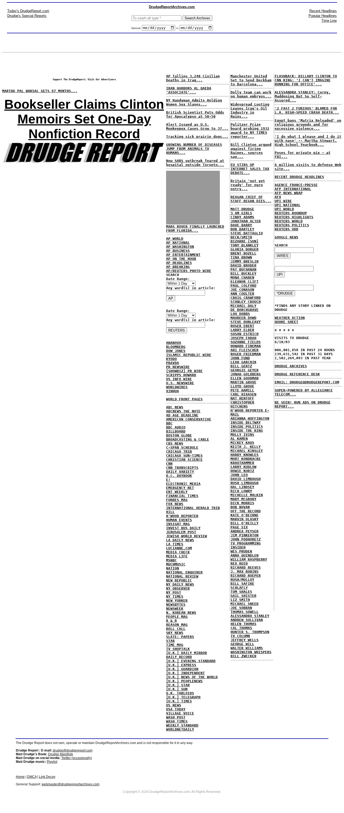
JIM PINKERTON (245, 535)
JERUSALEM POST (181, 532)
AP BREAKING (178, 267)
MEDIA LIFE (177, 556)
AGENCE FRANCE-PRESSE (296, 185)
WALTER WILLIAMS (247, 648)
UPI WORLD (284, 209)
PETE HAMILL (242, 390)
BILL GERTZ (241, 366)
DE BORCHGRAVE (245, 310)
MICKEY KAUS (242, 443)
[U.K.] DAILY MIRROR (186, 653)
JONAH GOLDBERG (246, 374)
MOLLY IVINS (242, 435)
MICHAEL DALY (243, 306)
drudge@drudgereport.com (72, 750)
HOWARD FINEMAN (246, 346)
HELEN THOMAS (243, 624)
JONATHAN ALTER (246, 221)
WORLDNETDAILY (180, 729)
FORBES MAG (177, 500)
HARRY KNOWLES (245, 455)
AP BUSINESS (178, 251)
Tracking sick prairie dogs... (197, 137)
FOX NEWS (174, 504)
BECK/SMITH (241, 237)
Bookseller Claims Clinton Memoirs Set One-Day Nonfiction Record (84, 119)
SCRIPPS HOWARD (181, 375)
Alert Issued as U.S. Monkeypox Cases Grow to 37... (197, 126)
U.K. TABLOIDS (180, 693)
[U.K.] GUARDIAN (182, 669)
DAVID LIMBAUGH (246, 479)
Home (20, 777)
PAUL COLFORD (243, 286)
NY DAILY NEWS (180, 584)
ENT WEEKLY (177, 492)
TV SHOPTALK (178, 649)
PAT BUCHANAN (243, 269)
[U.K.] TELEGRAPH (183, 697)
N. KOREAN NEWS (181, 613)
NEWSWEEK (174, 609)
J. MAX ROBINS (245, 571)
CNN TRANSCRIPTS (182, 468)
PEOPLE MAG (177, 617)
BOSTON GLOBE (179, 435)
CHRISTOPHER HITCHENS (242, 404)
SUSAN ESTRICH (245, 334)
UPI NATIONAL (287, 205)
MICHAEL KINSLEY (247, 451)
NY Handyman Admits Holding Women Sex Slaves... (194, 102)
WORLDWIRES (177, 387)
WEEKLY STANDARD (182, 725)
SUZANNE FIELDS (246, 342)
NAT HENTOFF (242, 398)
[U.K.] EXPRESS (181, 665)
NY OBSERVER (178, 588)
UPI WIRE (283, 201)
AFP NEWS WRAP (289, 193)
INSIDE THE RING (247, 431)
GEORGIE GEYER (245, 370)
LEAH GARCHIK (243, 362)
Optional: (136, 28)
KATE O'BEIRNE (245, 515)
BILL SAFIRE (242, 584)
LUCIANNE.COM (179, 548)
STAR (170, 641)
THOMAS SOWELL (245, 612)
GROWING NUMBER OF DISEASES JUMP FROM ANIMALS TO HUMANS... (194, 149)
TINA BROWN (241, 257)
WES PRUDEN (241, 551)
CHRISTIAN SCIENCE (184, 460)
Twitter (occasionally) (76, 758)
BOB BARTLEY (242, 229)
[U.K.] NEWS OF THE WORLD (192, 677)
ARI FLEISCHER (245, 350)
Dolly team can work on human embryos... (251, 94)
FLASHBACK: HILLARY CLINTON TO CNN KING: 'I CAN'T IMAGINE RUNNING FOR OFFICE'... (306, 80)
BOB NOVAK (240, 507)
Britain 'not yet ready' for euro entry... (248, 185)
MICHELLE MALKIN (247, 495)
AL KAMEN (239, 439)
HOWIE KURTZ (242, 471)
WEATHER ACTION (290, 318)
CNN (169, 464)
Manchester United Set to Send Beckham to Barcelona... (251, 80)
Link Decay (47, 777)
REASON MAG (177, 625)
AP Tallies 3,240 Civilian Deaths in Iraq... (193, 78)
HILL (170, 512)
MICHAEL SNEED (245, 604)
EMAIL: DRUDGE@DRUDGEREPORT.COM (307, 382)
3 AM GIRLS (241, 213)
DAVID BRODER (243, 265)
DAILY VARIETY (180, 472)
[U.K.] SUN (177, 689)
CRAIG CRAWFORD (246, 298)
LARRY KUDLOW (243, 467)
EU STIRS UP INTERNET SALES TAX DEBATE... (250, 169)
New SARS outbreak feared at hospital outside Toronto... (195, 163)
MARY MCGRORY (243, 499)
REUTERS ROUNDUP (291, 213)
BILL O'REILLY (245, 523)
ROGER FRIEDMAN (246, 354)
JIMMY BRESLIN (245, 261)
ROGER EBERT (242, 326)
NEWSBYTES (175, 605)
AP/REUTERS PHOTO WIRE (188, 271)
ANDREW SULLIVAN (247, 620)
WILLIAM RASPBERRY (249, 559)
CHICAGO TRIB (179, 451)
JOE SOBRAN (241, 608)
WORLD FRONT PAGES (184, 399)
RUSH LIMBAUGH (245, 483)
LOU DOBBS (240, 314)
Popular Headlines (323, 16)
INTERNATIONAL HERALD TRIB (193, 508)
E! (168, 480)
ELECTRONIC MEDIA (183, 484)
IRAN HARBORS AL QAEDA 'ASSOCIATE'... (188, 90)
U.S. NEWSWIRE (180, 383)
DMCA (32, 777)
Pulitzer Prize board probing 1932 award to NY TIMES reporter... (250, 130)
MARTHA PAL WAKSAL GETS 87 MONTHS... (39, 91)
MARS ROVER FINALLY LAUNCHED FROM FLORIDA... (195, 228)
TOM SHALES (241, 592)
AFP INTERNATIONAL (293, 189)
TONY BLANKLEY (245, 245)
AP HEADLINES (179, 263)
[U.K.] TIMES (179, 701)
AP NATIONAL (178, 243)
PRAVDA (172, 363)
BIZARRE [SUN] (245, 241)
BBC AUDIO (175, 427)
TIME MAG (174, 645)
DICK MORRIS (242, 503)
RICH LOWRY (241, 491)
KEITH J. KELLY (246, 447)
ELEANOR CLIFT (245, 282)
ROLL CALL (175, 629)
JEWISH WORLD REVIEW (186, 536)
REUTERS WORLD (289, 221)
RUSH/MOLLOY (242, 580)
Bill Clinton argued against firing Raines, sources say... (251, 151)
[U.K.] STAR (178, 685)
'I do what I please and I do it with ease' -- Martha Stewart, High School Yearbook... (308, 141)
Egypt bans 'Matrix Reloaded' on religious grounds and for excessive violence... (308, 124)
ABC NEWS (174, 407)
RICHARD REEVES (246, 567)
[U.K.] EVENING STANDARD (191, 661)
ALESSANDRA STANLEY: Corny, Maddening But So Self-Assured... (303, 96)
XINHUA (172, 391)
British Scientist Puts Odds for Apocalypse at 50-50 (195, 114)
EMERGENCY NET (180, 488)
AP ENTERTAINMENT (183, 255)
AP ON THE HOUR (181, 259)
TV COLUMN (240, 636)
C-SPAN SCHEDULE (182, 447)
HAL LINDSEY (242, 487)
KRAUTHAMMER (242, 463)
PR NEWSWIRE (178, 367)
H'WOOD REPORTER (182, 516)
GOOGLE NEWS (286, 237)
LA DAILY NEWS (180, 540)
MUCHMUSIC (175, 564)
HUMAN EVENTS (179, 520)
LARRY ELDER (242, 330)
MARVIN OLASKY (245, 519)
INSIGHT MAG (178, 524)
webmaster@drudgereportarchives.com (70, 784)
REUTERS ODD (286, 229)
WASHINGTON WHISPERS (251, 652)
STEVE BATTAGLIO (247, 233)
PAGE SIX (239, 527)
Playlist (52, 762)
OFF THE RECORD (246, 511)
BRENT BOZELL (243, 253)
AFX (278, 197)
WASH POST (175, 717)
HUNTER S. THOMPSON (250, 632)
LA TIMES (174, 544)
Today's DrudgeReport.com (28, 11)
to (177, 28)
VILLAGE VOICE (180, 713)
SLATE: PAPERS (180, 637)
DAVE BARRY (241, 225)
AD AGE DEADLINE (182, 415)
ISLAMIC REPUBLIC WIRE (188, 355)
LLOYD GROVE (242, 386)
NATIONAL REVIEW (182, 576)
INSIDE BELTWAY (246, 422)
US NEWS (173, 705)
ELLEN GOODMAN (245, 378)
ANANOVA (173, 343)
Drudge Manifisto (60, 754)
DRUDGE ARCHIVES (291, 366)
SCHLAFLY (239, 588)
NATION (172, 568)
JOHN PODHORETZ (246, 539)
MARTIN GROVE (243, 382)
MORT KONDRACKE (246, 459)
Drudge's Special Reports (26, 16)
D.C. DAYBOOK (179, 476)
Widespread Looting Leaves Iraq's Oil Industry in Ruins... (250, 110)
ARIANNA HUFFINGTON (250, 418)
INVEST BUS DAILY (183, 528)
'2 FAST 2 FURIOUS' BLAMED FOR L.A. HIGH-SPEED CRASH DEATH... (307, 110)
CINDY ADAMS (242, 217)
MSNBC (171, 560)
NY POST (173, 592)
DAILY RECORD (179, 657)
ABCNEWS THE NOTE (183, 411)
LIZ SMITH (240, 600)
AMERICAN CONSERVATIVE (188, 419)
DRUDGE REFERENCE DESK (297, 374)
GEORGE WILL (242, 644)
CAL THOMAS (241, 628)
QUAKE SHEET (286, 322)
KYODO (171, 359)
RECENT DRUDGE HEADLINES (299, 177)
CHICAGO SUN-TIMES (184, 455)
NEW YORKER (177, 600)
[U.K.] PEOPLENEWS (184, 681)
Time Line (329, 21)
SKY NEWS (174, 633)
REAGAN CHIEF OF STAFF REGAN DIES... (251, 199)
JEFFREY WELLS (245, 640)
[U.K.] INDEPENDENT (185, 673)
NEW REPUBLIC (179, 580)
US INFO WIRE (179, 379)
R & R (171, 621)
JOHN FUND (240, 358)
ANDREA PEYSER (245, 531)
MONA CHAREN (242, 277)
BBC (169, 423)
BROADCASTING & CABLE (187, 439)
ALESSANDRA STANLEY (250, 616)
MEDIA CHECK (178, 552)
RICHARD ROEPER (246, 576)
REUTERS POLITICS (292, 225)
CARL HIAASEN (243, 394)
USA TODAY (175, 709)
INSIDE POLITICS (247, 426)
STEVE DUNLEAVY (246, 322)
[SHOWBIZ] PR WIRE (184, 371)
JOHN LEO (239, 475)
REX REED (239, 563)
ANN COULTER (242, 294)
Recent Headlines (323, 11)
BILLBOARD (175, 431)
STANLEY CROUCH (246, 302)
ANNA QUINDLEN (245, 555)
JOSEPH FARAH (243, 338)
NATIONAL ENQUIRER (184, 572)
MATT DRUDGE (242, 209)
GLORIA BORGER (245, 249)
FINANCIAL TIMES (182, 496)
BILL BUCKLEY (243, 273)
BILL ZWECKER (243, 656)
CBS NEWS (174, 443)
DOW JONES (175, 351)
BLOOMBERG (175, 347)
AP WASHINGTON (180, 247)
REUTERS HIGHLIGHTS (294, 217)
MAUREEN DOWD (243, 318)
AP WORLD (174, 239)
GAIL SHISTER (243, 596)
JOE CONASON (242, 290)
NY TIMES (174, 596)
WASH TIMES (177, 721)
